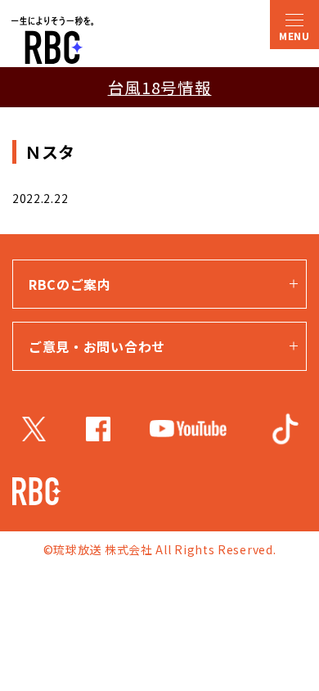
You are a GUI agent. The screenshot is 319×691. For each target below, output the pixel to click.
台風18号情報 (160, 87)
